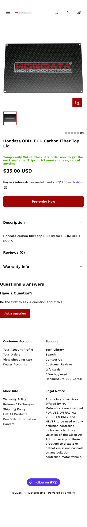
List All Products (15, 414)
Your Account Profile (18, 349)
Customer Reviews (59, 364)
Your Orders (11, 354)
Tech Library (55, 349)
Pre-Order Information (19, 419)
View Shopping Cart (17, 359)
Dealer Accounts (15, 364)
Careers (8, 424)
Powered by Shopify (61, 492)
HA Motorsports (34, 492)
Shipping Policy (14, 409)
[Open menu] (8, 12)
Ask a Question (15, 313)
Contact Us (54, 359)
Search (51, 354)
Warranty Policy (14, 399)
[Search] (56, 12)
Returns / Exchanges (18, 404)
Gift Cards (53, 369)
